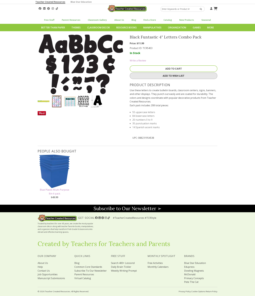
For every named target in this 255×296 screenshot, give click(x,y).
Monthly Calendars (158, 266)
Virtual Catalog (82, 278)
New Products (186, 19)
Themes (76, 27)
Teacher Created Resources (50, 1)
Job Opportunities (48, 274)
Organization (177, 27)
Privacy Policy (185, 291)
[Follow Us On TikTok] (57, 8)
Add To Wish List (173, 75)
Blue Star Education (81, 1)
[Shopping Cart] (215, 8)
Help (40, 266)
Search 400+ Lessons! (123, 263)
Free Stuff (49, 19)
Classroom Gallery (97, 19)
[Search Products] (200, 9)
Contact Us (44, 270)
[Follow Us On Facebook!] (40, 8)
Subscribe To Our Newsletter (90, 270)
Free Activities (155, 263)
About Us (119, 19)
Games (197, 27)
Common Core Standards (88, 266)
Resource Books (126, 27)
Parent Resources (71, 19)
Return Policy (211, 291)
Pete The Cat (191, 282)
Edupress (189, 266)
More (210, 27)
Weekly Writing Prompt (124, 270)
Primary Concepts (194, 278)
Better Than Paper (53, 27)
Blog (133, 19)
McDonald (189, 274)
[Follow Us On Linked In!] (44, 8)
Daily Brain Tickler (121, 266)
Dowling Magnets (194, 270)
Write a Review (138, 60)
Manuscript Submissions (51, 278)
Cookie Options (198, 291)
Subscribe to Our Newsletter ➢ (127, 208)
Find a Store (149, 19)
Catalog (168, 19)
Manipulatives (152, 27)
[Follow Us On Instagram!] (53, 8)
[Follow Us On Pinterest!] (48, 8)
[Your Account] (210, 8)
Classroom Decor (98, 27)
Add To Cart (173, 68)
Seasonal (206, 19)
